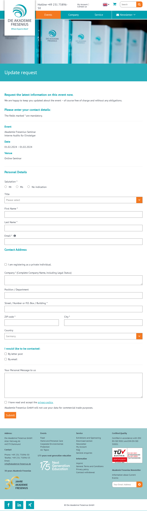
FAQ (78, 449)
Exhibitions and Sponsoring (88, 437)
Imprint (79, 463)
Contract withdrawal (85, 472)
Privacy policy (82, 469)
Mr (10, 187)
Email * (8, 235)
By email (12, 359)
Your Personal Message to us (20, 370)
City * (67, 316)
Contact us (82, 6)
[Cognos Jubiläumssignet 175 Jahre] (55, 471)
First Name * (11, 208)
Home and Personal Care (51, 441)
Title (7, 194)
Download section (84, 441)
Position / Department (16, 289)
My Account (82, 4)
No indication (39, 187)
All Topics (44, 449)
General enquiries (84, 452)
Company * (38, 272)
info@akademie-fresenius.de (17, 463)
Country (8, 330)
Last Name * (10, 222)
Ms (21, 187)
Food (42, 437)
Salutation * (10, 181)
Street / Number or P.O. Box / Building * (26, 303)
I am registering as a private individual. (29, 264)
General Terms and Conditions (89, 466)
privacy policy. (45, 402)
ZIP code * (9, 316)
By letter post (15, 354)
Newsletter (126, 14)
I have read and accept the (30, 402)
